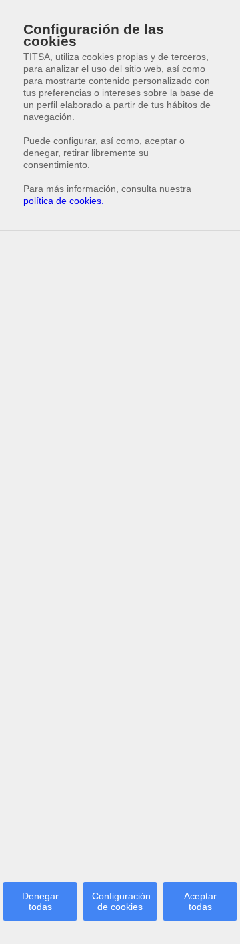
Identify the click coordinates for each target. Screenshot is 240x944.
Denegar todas (40, 901)
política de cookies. (63, 200)
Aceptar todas (200, 901)
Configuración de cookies (121, 901)
